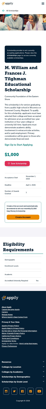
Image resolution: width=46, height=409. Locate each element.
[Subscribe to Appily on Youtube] (39, 391)
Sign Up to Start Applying (19, 144)
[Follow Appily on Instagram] (6, 391)
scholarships (12, 55)
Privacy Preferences (9, 346)
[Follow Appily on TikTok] (30, 391)
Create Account (23, 217)
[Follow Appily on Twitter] (14, 391)
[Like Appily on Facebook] (22, 391)
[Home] (7, 3)
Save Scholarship (19, 164)
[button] (9, 163)
